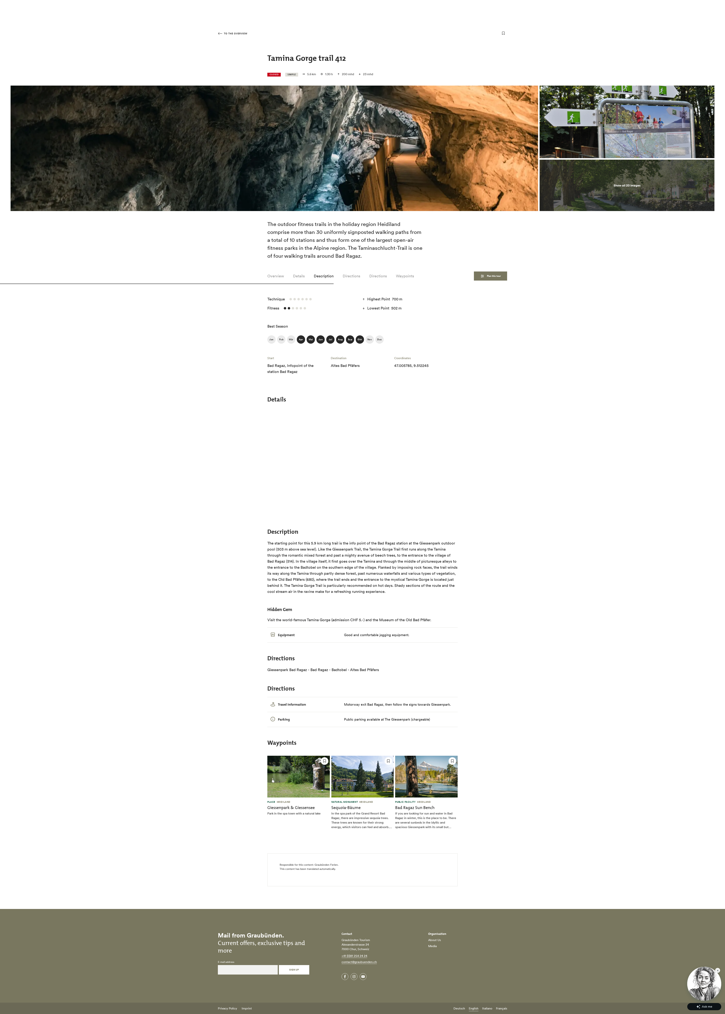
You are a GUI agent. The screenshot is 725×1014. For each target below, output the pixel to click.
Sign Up (294, 969)
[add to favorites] (503, 33)
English (473, 1008)
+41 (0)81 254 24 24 (354, 956)
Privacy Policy (227, 1008)
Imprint (247, 1008)
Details (299, 276)
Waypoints (405, 276)
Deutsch (459, 1008)
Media (432, 946)
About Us (434, 940)
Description (324, 276)
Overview (275, 276)
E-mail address (226, 962)
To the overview (235, 33)
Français (501, 1008)
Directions (351, 276)
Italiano (487, 1008)
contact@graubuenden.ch (359, 962)
